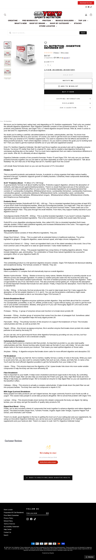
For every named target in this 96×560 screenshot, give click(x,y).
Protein (46, 21)
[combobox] (48, 32)
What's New (21, 23)
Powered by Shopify (48, 553)
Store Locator (47, 26)
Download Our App (86, 3)
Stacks (78, 23)
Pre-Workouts (30, 21)
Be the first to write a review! (48, 462)
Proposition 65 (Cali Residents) (14, 512)
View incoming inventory (60, 70)
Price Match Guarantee (11, 515)
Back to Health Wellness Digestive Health (49, 477)
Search (83, 33)
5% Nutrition (6, 121)
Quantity (49, 62)
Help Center (8, 529)
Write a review (64, 53)
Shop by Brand (37, 23)
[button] (45, 42)
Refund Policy (8, 521)
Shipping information (68, 99)
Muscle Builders (65, 21)
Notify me (68, 80)
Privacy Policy (8, 518)
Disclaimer (68, 103)
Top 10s (82, 21)
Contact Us (7, 532)
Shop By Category (60, 23)
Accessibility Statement (11, 527)
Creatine (13, 21)
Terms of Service (9, 524)
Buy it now (68, 92)
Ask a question (68, 107)
